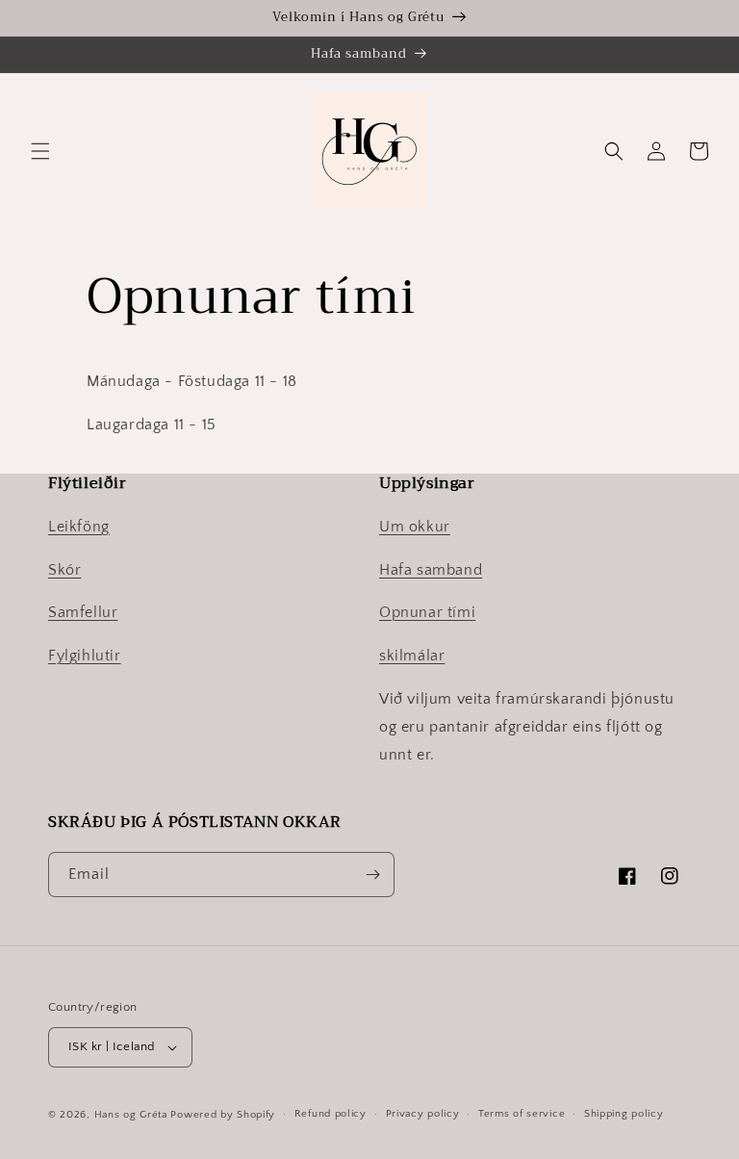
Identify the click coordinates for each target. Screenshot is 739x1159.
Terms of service (521, 1114)
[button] (40, 151)
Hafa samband (430, 570)
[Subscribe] (372, 874)
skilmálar (412, 655)
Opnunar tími (427, 612)
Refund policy (330, 1114)
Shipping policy (624, 1114)
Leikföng (79, 526)
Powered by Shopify (222, 1114)
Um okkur (414, 526)
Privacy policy (423, 1114)
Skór (64, 570)
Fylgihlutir (84, 655)
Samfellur (82, 612)
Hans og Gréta (130, 1114)
